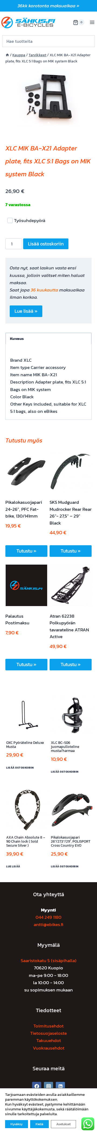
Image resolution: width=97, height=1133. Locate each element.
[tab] (48, 123)
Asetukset (63, 1124)
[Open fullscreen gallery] (86, 123)
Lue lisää (13, 866)
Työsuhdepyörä (29, 220)
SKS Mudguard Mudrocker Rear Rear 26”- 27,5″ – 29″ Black (71, 512)
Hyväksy (17, 1124)
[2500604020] (48, 96)
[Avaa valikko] (92, 22)
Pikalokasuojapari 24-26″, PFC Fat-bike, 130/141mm (23, 509)
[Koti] (7, 55)
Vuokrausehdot (48, 1047)
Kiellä (39, 1124)
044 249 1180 (48, 917)
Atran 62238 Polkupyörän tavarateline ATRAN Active (69, 626)
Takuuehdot (48, 1040)
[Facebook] (36, 1086)
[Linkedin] (60, 1086)
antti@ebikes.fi (48, 924)
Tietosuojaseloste (48, 1033)
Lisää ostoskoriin (46, 243)
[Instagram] (48, 1086)
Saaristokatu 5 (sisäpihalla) (49, 960)
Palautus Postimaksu (17, 620)
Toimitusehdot (48, 1025)
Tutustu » (26, 550)
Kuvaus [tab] (17, 338)
